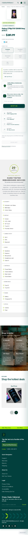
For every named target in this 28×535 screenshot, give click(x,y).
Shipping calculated (6, 146)
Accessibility (5, 489)
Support (4, 458)
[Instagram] (6, 526)
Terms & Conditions (7, 486)
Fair (8, 63)
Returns (4, 463)
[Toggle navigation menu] (24, 2)
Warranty (4, 460)
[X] (12, 526)
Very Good (7, 56)
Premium (7, 50)
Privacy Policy (6, 484)
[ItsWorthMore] (7, 2)
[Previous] (12, 412)
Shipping (4, 465)
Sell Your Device (6, 476)
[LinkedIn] (9, 526)
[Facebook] (15, 526)
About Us (4, 473)
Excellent (20, 50)
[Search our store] (18, 2)
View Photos (9, 76)
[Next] (16, 412)
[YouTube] (3, 526)
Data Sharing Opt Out (8, 491)
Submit (24, 504)
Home (3, 6)
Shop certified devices (10, 445)
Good (20, 56)
